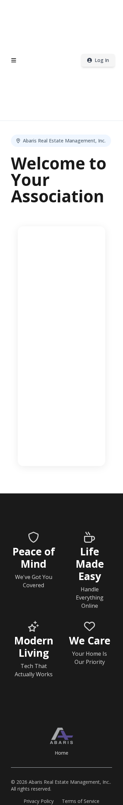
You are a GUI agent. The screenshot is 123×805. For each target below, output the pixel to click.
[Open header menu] (13, 60)
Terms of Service (80, 801)
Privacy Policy (39, 801)
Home (61, 753)
